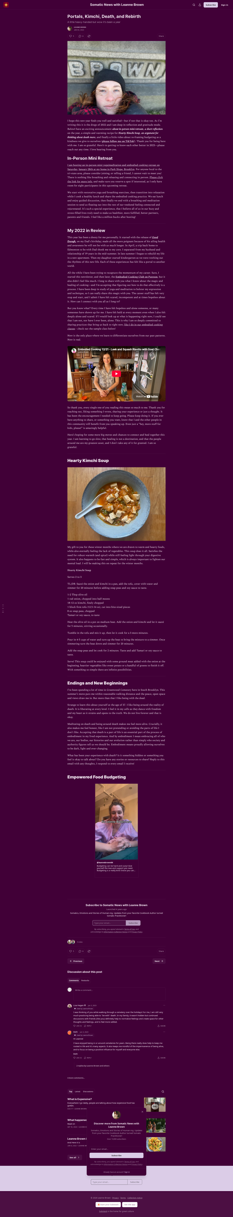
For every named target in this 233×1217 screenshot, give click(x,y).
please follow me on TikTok (118, 141)
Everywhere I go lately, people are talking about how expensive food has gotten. (101, 1104)
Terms (123, 1198)
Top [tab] (70, 1091)
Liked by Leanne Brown (84, 1009)
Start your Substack (109, 1204)
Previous (77, 961)
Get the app (129, 1204)
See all (73, 1157)
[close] (142, 1112)
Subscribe (211, 5)
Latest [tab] (77, 1091)
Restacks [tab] (85, 980)
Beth (75, 1031)
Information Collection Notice (116, 1164)
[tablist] (79, 980)
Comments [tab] (74, 980)
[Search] (194, 5)
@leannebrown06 (105, 862)
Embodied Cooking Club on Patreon (136, 277)
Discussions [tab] (88, 1091)
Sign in (224, 5)
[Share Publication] (200, 5)
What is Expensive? (79, 1099)
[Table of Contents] (3, 608)
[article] (116, 1105)
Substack (103, 1211)
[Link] (63, 158)
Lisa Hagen (78, 1005)
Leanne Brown (80, 27)
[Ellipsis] (164, 1005)
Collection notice (134, 1198)
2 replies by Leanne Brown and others (92, 1066)
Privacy (115, 1198)
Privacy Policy (136, 1164)
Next (157, 961)
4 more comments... (76, 1078)
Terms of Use (129, 1161)
